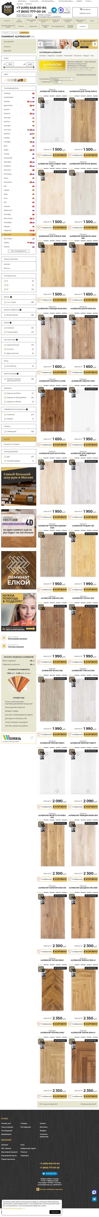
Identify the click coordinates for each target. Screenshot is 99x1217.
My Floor (7, 121)
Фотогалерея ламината (17, 639)
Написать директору (46, 19)
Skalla (6, 150)
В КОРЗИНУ (60, 155)
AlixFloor (7, 134)
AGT (5, 202)
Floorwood (8, 182)
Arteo (6, 194)
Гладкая (10, 419)
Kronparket (8, 158)
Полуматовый (12, 332)
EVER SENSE (8, 97)
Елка (22, 1145)
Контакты (28, 4)
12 (7, 289)
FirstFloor (7, 93)
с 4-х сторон (11, 302)
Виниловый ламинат (9, 1152)
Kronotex (7, 126)
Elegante (50, 56)
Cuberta (7, 138)
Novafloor (7, 166)
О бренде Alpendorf (88, 1104)
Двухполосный (12, 353)
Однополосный (13, 345)
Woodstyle (7, 222)
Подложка (25, 1155)
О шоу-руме (34, 1)
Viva (92, 56)
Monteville (68, 56)
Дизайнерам (6, 1134)
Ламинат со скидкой (11, 444)
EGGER (6, 109)
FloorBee (7, 142)
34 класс (7, 264)
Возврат (79, 1)
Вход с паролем (64, 12)
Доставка (43, 1127)
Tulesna (7, 247)
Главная (5, 32)
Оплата (43, 1123)
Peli (5, 186)
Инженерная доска (9, 1155)
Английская (11, 366)
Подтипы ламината (16, 647)
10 (7, 285)
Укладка (20, 4)
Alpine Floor (8, 105)
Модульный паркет (28, 1148)
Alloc (5, 146)
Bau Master (8, 239)
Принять (55, 1212)
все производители (18, 251)
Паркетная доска (8, 1159)
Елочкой (10, 349)
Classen (6, 190)
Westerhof (7, 230)
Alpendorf (7, 234)
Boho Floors (8, 218)
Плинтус (24, 1152)
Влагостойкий (12, 315)
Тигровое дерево (13, 461)
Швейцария (11, 431)
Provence (77, 56)
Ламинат (14, 32)
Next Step (7, 162)
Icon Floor (7, 130)
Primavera (7, 174)
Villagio (86, 56)
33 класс (7, 268)
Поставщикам (6, 1131)
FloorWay (7, 214)
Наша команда (7, 1127)
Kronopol (7, 118)
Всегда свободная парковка (51, 1189)
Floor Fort (7, 170)
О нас (4, 1118)
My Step (7, 101)
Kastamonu (8, 210)
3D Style (42, 56)
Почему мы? (6, 1123)
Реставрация (26, 1127)
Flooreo (6, 154)
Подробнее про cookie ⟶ (14, 1208)
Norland (7, 113)
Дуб (8, 457)
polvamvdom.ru (8, 9)
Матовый (10, 328)
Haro (5, 198)
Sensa (6, 178)
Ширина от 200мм (14, 402)
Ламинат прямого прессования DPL (14, 380)
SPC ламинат (6, 1148)
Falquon (7, 226)
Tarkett (6, 242)
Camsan (7, 206)
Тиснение (11, 414)
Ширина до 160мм (14, 393)
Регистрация (52, 12)
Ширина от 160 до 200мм (16, 397)
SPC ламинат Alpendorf (48, 1104)
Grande (59, 56)
